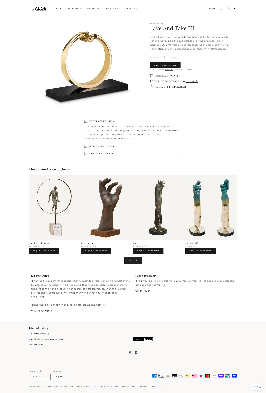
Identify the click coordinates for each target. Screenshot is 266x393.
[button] (75, 9)
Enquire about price (165, 65)
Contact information (139, 386)
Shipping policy (121, 386)
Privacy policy (90, 386)
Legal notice (156, 386)
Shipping (169, 69)
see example (192, 81)
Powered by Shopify (58, 387)
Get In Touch (142, 291)
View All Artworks (41, 311)
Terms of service (105, 386)
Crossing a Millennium (39, 243)
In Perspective (87, 243)
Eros (135, 243)
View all (133, 260)
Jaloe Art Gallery (43, 387)
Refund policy (76, 386)
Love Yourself (191, 243)
